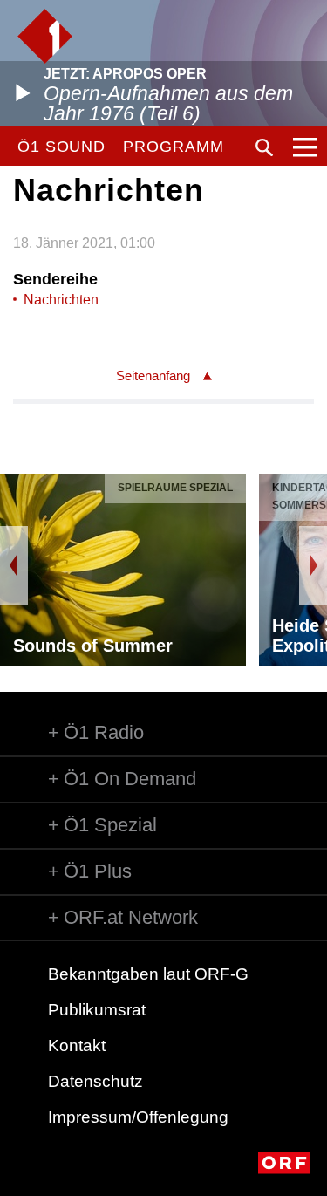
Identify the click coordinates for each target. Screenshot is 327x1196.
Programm (173, 146)
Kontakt (77, 1045)
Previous (14, 565)
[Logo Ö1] (44, 36)
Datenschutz (95, 1081)
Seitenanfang (153, 375)
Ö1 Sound (61, 146)
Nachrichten (61, 299)
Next (313, 565)
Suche (264, 147)
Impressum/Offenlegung (138, 1117)
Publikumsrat (97, 1010)
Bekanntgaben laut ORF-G (148, 974)
